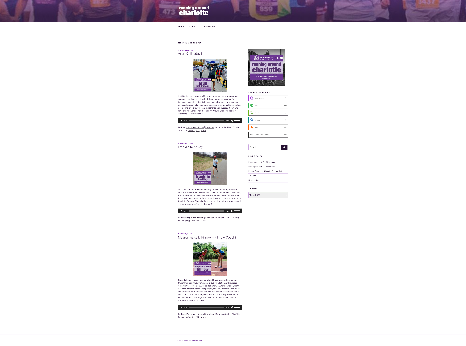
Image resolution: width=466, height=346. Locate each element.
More (203, 130)
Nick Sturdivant (254, 180)
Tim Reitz (252, 176)
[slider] (237, 120)
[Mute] (232, 120)
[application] (210, 120)
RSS (198, 130)
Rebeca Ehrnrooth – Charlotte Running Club (265, 171)
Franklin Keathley (190, 147)
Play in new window (195, 127)
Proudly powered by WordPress (189, 340)
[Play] (181, 120)
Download (209, 127)
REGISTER (193, 27)
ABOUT (181, 27)
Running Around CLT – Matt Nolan (261, 167)
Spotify (191, 130)
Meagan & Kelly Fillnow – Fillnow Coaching (208, 237)
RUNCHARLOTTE (209, 27)
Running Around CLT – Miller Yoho (261, 162)
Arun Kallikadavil (190, 54)
